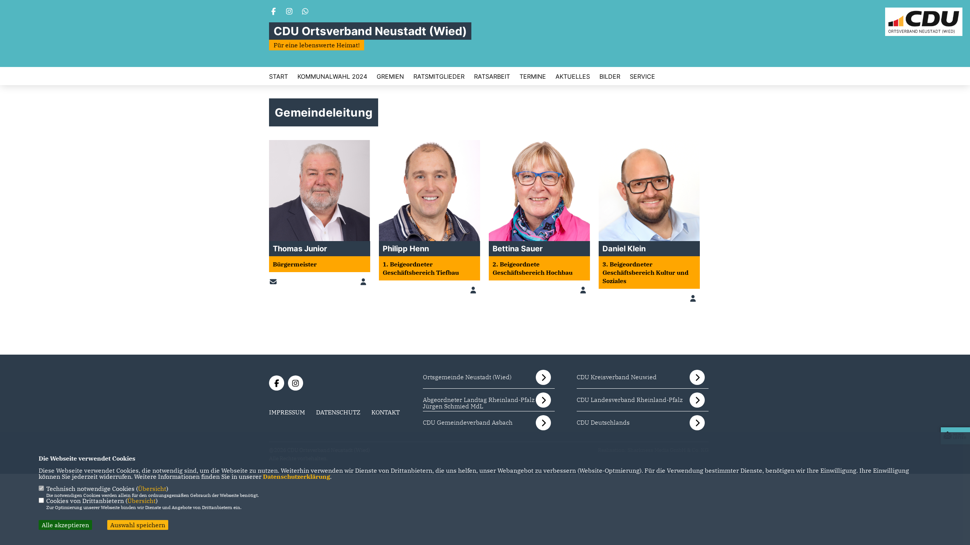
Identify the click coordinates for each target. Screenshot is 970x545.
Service (642, 76)
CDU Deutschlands (603, 422)
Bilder (609, 76)
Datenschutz (338, 412)
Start (278, 76)
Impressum (287, 412)
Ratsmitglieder (439, 76)
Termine (532, 76)
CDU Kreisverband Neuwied (617, 377)
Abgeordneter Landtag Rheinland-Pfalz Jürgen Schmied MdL (479, 403)
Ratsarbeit (492, 76)
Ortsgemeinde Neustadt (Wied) (467, 377)
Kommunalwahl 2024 (332, 76)
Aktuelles (572, 76)
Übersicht (152, 488)
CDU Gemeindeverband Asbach (468, 422)
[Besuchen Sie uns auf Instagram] (289, 12)
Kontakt (385, 412)
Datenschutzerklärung (296, 476)
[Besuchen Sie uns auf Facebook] (273, 12)
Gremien (390, 76)
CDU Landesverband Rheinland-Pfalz (630, 399)
